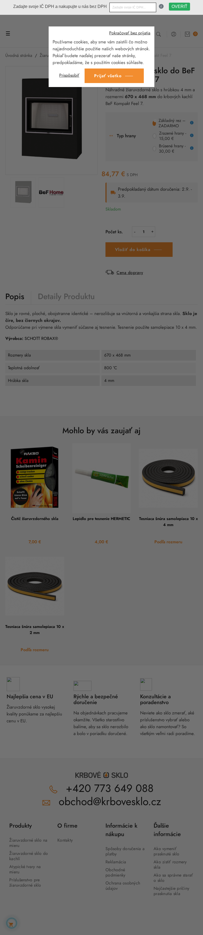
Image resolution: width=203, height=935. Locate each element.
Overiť (179, 6)
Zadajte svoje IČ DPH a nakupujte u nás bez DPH (60, 6)
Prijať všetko (108, 76)
